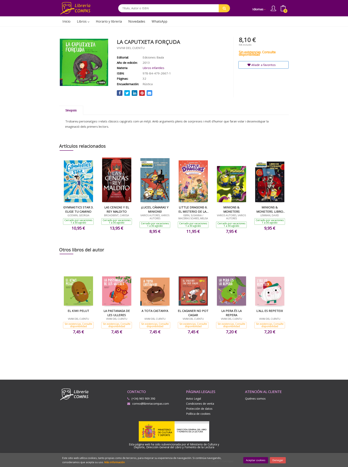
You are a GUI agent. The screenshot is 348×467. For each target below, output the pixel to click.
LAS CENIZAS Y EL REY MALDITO (116, 209)
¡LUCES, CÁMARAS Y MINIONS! (155, 209)
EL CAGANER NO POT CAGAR (193, 313)
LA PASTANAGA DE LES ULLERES (117, 313)
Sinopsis (71, 110)
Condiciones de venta (200, 403)
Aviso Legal (193, 398)
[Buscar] (224, 8)
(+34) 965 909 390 (143, 398)
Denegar (277, 460)
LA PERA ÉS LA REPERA (231, 313)
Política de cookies (198, 414)
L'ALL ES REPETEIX (269, 311)
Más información (114, 462)
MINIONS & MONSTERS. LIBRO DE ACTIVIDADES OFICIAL (269, 209)
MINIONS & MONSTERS (231, 209)
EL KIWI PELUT (78, 311)
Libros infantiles (153, 68)
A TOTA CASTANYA (155, 311)
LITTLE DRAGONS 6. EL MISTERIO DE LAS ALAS (193, 209)
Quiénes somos (255, 398)
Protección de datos (199, 409)
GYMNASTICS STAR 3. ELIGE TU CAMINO (78, 209)
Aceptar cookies (255, 460)
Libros (82, 21)
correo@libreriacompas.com (150, 403)
